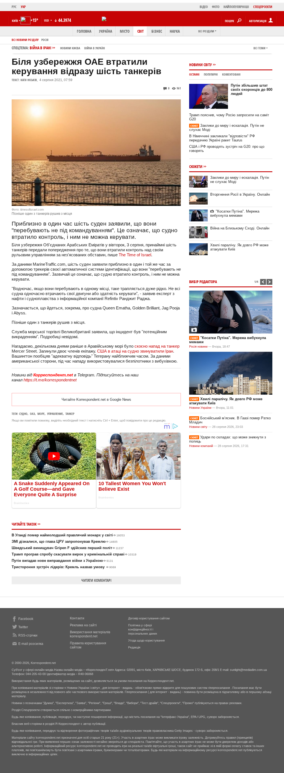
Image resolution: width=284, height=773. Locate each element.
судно (23, 414)
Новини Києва (70, 48)
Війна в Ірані (67, 47)
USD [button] (47, 20)
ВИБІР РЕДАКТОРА (203, 281)
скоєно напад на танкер (157, 346)
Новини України (200, 407)
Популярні (211, 74)
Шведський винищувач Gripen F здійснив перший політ (68, 548)
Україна (105, 31)
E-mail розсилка (30, 644)
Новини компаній (201, 446)
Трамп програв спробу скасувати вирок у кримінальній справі (74, 554)
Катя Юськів (29, 80)
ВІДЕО (204, 6)
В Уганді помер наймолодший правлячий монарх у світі (68, 535)
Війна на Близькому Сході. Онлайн (239, 228)
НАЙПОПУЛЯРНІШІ (236, 6)
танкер (69, 414)
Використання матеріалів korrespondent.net (90, 634)
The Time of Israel (135, 254)
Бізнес (156, 31)
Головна (84, 31)
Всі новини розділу (25, 40)
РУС (14, 6)
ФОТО (215, 6)
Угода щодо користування (146, 640)
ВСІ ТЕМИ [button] (259, 48)
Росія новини (198, 346)
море (41, 414)
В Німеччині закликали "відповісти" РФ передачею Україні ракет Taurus (222, 138)
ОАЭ (32, 414)
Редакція (134, 647)
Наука (175, 31)
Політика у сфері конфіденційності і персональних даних (142, 629)
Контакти (77, 618)
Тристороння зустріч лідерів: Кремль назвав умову (64, 567)
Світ (140, 31)
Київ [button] (15, 21)
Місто (125, 31)
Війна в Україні (94, 48)
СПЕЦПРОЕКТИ (262, 6)
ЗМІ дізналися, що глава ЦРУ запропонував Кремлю (65, 541)
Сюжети (195, 166)
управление (55, 414)
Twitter (23, 627)
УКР (23, 6)
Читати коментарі (96, 580)
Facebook (25, 619)
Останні (194, 74)
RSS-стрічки (27, 635)
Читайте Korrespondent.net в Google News (96, 399)
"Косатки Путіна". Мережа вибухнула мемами (234, 213)
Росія (45, 40)
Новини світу (200, 64)
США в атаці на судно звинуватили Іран (135, 351)
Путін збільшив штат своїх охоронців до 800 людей (251, 89)
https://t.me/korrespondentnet (50, 380)
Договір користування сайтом (149, 618)
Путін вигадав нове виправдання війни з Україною (62, 561)
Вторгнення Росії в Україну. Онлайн (240, 194)
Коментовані (231, 74)
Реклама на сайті (83, 625)
